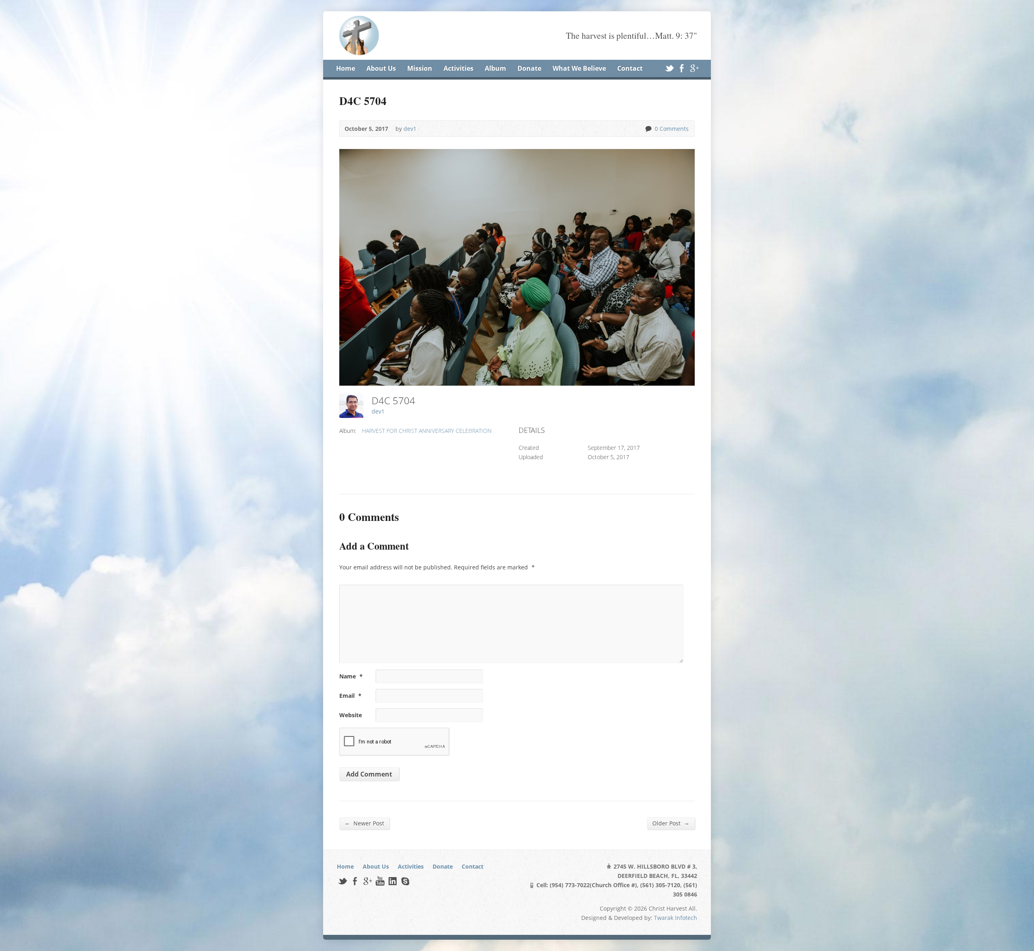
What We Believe (579, 68)
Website (350, 715)
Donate (529, 68)
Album (495, 68)
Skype (405, 881)
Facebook (681, 68)
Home (345, 68)
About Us (381, 68)
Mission (419, 68)
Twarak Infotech (675, 918)
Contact (630, 68)
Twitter (669, 68)
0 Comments (648, 128)
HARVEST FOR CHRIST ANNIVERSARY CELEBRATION (427, 431)
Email (350, 695)
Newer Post (364, 823)
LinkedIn (392, 881)
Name (351, 676)
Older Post (670, 823)
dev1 (410, 128)
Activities (458, 68)
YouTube (380, 881)
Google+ (694, 68)
